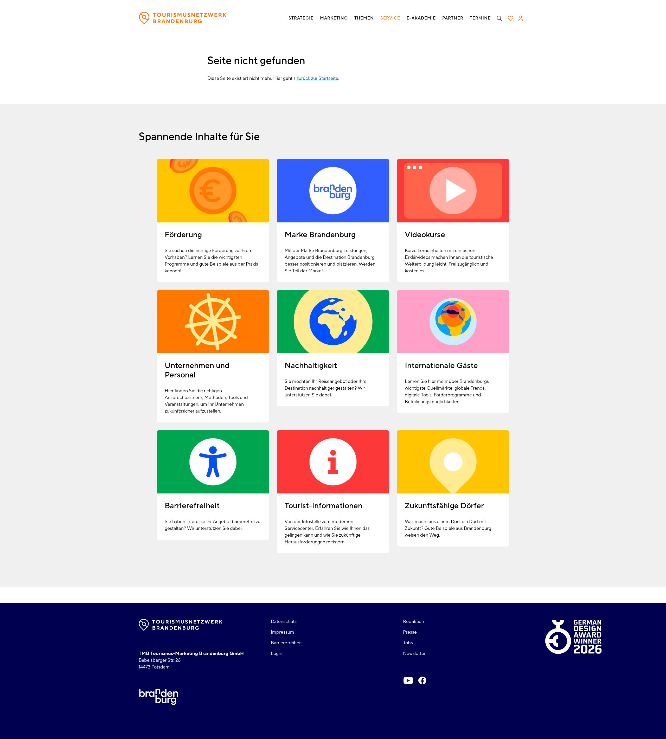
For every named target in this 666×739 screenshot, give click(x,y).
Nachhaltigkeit (311, 366)
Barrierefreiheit (192, 506)
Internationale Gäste (441, 366)
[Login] (520, 18)
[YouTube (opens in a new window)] (408, 680)
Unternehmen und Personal (197, 370)
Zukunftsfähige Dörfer (444, 506)
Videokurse (425, 235)
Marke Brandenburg (320, 235)
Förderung (183, 235)
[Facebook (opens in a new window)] (422, 680)
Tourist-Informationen (323, 506)
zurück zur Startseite (317, 78)
